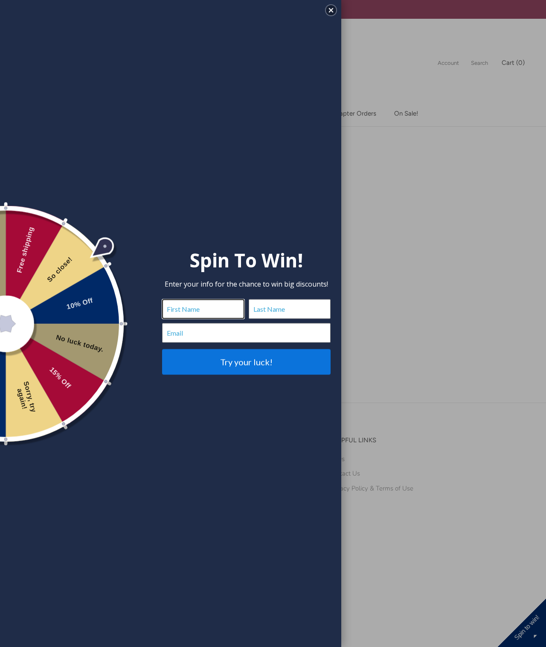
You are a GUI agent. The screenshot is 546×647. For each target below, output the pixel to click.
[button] (331, 10)
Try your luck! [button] (246, 362)
